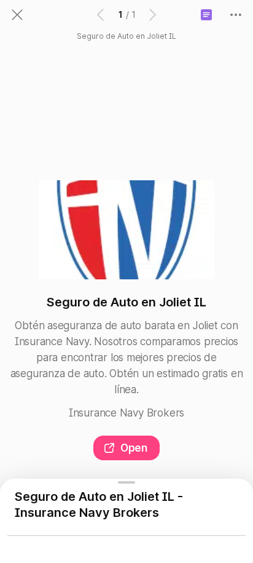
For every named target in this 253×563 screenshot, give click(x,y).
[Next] (151, 14)
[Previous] (101, 14)
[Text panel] (206, 14)
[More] (236, 14)
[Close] (17, 14)
